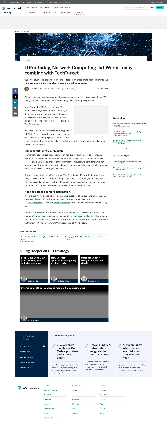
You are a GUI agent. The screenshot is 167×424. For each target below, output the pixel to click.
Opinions (103, 390)
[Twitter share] (15, 96)
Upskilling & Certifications (79, 13)
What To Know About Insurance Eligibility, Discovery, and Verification (127, 132)
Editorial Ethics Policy (51, 390)
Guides (102, 386)
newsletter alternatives (44, 141)
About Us (47, 386)
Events (74, 408)
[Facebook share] (15, 91)
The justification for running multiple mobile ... (128, 175)
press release (41, 216)
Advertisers (47, 404)
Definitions (75, 399)
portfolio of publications (84, 216)
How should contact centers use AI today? (127, 161)
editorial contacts (62, 202)
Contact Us (47, 399)
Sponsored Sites (58, 7)
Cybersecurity (27, 2)
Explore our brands (156, 2)
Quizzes (102, 399)
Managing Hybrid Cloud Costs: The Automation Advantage (84, 237)
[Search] (147, 8)
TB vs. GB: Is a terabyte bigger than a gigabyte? (129, 168)
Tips (40, 7)
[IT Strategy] (11, 5)
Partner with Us (49, 408)
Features (34, 7)
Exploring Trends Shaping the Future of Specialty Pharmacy (130, 124)
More (66, 7)
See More (130, 149)
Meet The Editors (49, 395)
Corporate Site (48, 418)
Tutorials (103, 408)
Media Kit (47, 413)
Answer (27, 60)
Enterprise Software (52, 2)
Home (17, 31)
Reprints (75, 390)
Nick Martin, (36, 89)
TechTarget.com (32, 124)
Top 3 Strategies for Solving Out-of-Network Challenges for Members (128, 141)
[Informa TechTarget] (4, 2)
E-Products (75, 404)
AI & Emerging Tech (15, 2)
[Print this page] (15, 108)
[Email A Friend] (15, 114)
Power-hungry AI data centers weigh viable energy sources (100, 349)
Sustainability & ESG (48, 13)
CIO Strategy (30, 13)
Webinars (47, 7)
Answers (75, 395)
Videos (102, 413)
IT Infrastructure (65, 2)
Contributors (76, 386)
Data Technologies (39, 2)
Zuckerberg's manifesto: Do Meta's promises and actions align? (67, 351)
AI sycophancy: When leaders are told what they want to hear (132, 351)
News (27, 7)
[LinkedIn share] (15, 102)
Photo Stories (104, 395)
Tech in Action (65, 13)
